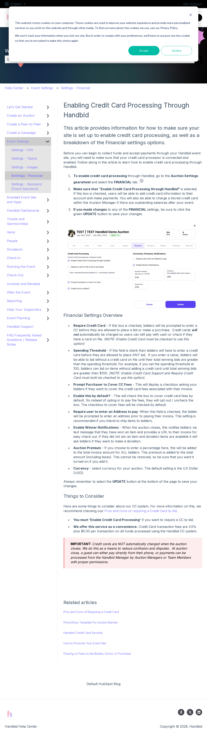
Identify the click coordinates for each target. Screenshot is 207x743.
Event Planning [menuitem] (18, 318)
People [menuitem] (12, 241)
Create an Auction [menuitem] (21, 115)
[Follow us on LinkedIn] (199, 712)
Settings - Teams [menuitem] (24, 158)
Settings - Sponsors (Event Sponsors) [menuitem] (26, 186)
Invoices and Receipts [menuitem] (23, 284)
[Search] (198, 59)
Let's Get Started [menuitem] (20, 107)
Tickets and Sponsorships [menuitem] (17, 221)
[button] (48, 107)
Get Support (192, 4)
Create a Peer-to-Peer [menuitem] (24, 124)
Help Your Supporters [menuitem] (24, 309)
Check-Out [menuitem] (15, 275)
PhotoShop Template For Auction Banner (90, 622)
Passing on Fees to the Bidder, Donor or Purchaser (97, 653)
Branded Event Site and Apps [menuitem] (21, 199)
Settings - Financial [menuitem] (26, 176)
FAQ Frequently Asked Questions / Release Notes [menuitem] (24, 339)
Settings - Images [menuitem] (24, 167)
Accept (144, 50)
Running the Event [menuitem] (21, 267)
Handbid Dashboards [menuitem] (23, 210)
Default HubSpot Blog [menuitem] (103, 684)
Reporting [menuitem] (14, 301)
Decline (176, 50)
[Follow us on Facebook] (181, 712)
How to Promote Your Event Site (84, 643)
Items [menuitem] (11, 232)
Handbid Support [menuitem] (20, 327)
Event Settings (42, 88)
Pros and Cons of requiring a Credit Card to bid (141, 511)
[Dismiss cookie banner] (190, 15)
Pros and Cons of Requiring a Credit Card (91, 612)
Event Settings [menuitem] (18, 141)
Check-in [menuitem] (13, 258)
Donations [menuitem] (14, 249)
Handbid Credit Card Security (83, 632)
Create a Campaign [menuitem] (21, 133)
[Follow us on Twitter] (190, 712)
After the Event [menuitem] (18, 292)
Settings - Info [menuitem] (22, 150)
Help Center (14, 88)
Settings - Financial (75, 88)
